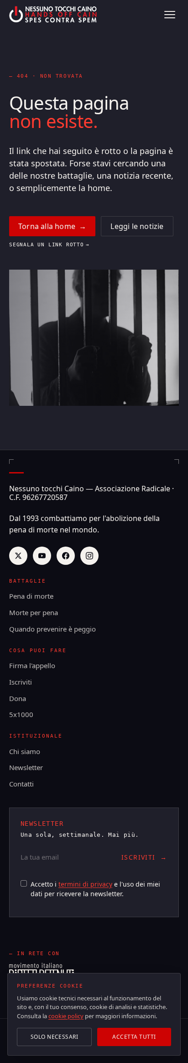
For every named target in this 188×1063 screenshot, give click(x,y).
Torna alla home (52, 226)
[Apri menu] (170, 14)
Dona (17, 698)
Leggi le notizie (136, 226)
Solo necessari (54, 1037)
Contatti (21, 783)
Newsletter (26, 767)
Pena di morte (31, 596)
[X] (18, 556)
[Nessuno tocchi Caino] (54, 14)
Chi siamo (24, 751)
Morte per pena (33, 612)
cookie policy (66, 1016)
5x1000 (21, 714)
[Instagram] (89, 556)
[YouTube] (42, 556)
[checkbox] (24, 883)
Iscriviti (20, 681)
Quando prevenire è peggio (52, 628)
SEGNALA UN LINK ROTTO (49, 245)
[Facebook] (66, 556)
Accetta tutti (134, 1037)
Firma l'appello (32, 665)
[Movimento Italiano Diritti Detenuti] (41, 971)
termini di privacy (85, 884)
